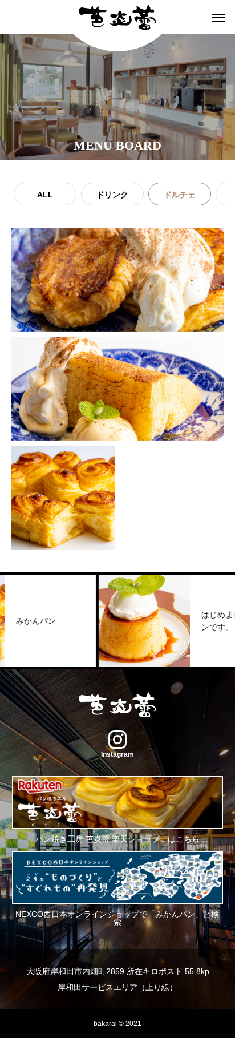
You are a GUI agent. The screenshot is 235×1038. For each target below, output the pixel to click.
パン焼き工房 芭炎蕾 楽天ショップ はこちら (117, 838)
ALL (45, 194)
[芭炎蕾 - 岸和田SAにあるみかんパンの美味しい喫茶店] (117, 17)
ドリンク (112, 194)
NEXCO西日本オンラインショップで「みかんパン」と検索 (117, 918)
